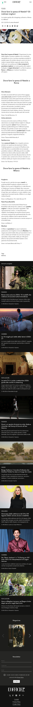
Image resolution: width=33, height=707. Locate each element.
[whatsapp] (15, 26)
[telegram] (17, 26)
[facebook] (5, 26)
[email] (2, 26)
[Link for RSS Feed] (23, 695)
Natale (3, 255)
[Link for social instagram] (16, 696)
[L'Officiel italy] (16, 2)
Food (3, 8)
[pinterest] (7, 26)
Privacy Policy (20, 677)
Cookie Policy (16, 704)
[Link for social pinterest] (19, 696)
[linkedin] (10, 26)
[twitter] (12, 26)
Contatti (16, 699)
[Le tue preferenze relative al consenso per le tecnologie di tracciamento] (2, 2)
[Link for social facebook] (13, 696)
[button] (30, 635)
